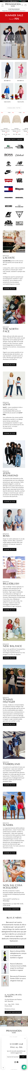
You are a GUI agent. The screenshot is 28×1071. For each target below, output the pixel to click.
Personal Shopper (11, 909)
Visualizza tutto (14, 107)
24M (19, 134)
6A (9, 134)
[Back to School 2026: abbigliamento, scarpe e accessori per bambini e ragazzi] (5, 955)
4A (4, 134)
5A (6, 134)
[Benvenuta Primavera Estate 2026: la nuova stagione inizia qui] (5, 980)
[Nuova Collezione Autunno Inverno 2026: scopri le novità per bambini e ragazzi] (5, 968)
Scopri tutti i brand (14, 139)
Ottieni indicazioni (13, 1012)
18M (16, 134)
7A (5, 135)
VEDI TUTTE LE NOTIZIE (14, 947)
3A (2, 134)
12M (14, 134)
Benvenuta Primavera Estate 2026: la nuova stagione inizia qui (18, 978)
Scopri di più (9, 288)
